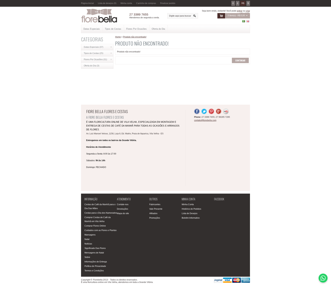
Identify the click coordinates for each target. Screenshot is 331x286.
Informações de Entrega (95, 261)
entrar (239, 11)
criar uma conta (245, 12)
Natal (86, 239)
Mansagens (90, 235)
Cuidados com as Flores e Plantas (100, 230)
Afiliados (153, 213)
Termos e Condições (94, 270)
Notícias (88, 244)
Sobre (87, 257)
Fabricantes (154, 204)
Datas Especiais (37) (93, 47)
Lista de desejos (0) (107, 3)
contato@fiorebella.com (205, 120)
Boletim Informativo (191, 218)
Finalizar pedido (167, 3)
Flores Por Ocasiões (136, 29)
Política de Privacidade (95, 266)
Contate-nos (122, 204)
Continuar (240, 60)
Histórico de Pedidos (191, 209)
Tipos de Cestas (113, 29)
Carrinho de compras (146, 3)
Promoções (154, 218)
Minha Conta (188, 204)
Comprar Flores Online (95, 226)
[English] (247, 21)
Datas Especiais (91, 29)
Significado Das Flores (95, 248)
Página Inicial (87, 3)
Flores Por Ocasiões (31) (95, 59)
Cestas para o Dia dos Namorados (100, 213)
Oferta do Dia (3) (91, 65)
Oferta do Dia (158, 29)
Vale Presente (155, 209)
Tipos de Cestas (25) (93, 53)
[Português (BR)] (243, 21)
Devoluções (122, 209)
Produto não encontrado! (134, 37)
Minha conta (126, 3)
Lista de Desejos (189, 213)
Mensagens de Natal (94, 253)
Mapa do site (123, 213)
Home (118, 37)
